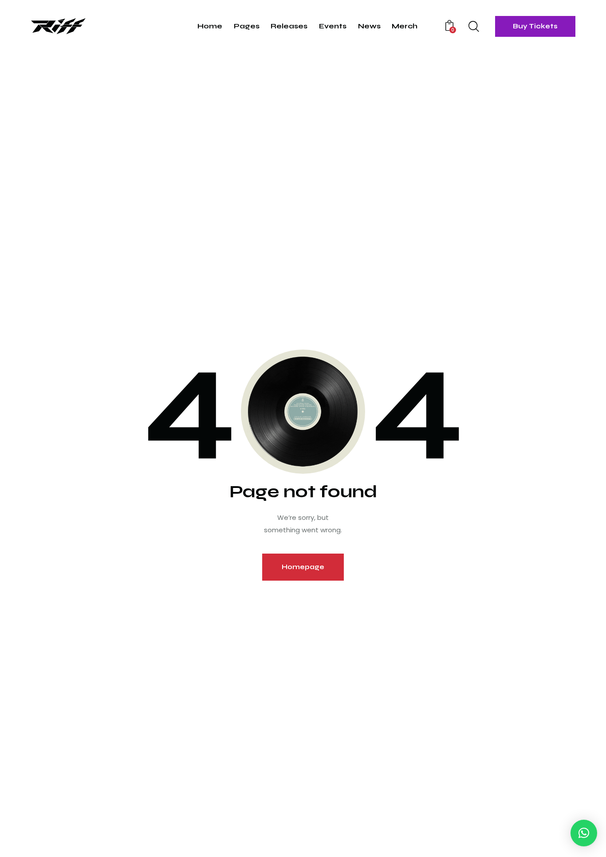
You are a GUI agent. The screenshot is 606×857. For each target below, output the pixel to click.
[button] (584, 833)
